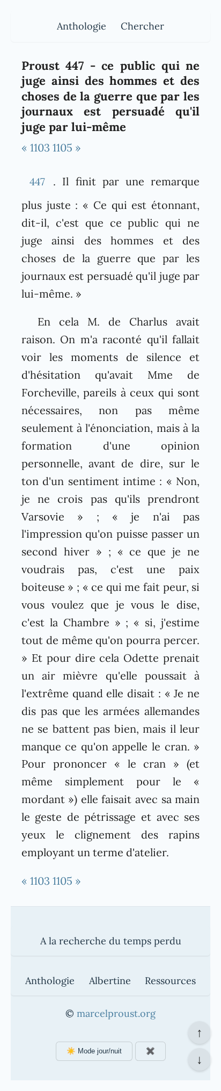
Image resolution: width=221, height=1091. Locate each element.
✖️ (150, 1051)
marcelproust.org (116, 1013)
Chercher (142, 26)
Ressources (170, 980)
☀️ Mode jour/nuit (94, 1051)
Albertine (110, 980)
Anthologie (81, 26)
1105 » (67, 147)
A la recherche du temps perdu (110, 941)
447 (37, 181)
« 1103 (35, 147)
